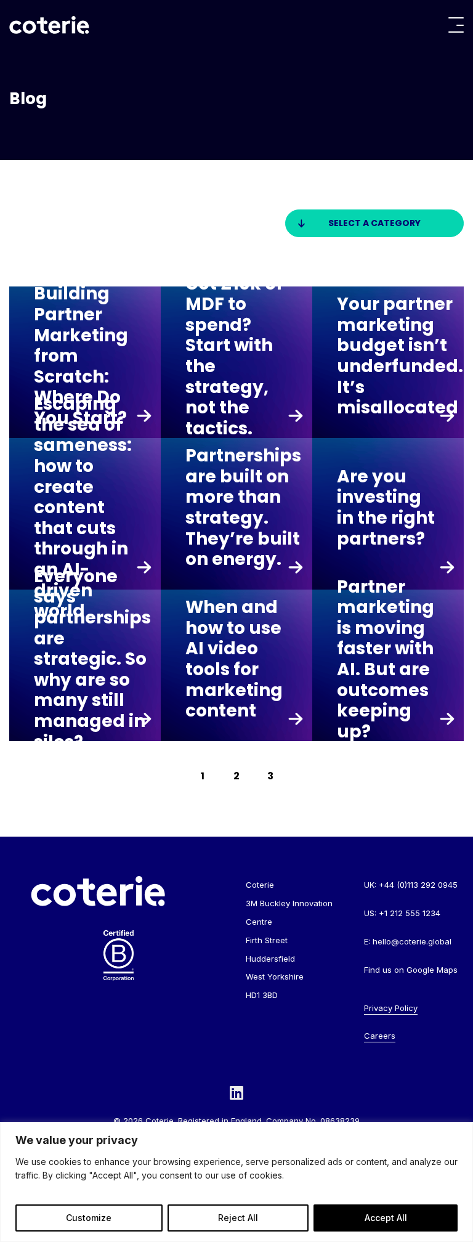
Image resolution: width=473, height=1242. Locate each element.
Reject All (238, 1217)
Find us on (411, 970)
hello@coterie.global (412, 941)
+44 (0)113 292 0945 (418, 885)
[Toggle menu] (456, 25)
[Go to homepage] (49, 25)
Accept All (386, 1217)
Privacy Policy (391, 1008)
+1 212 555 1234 (409, 913)
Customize (88, 1217)
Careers (379, 1036)
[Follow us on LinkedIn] (236, 1092)
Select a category (374, 223)
